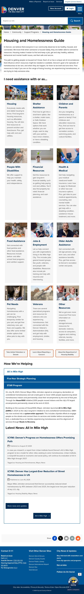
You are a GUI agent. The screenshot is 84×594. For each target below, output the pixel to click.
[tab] (42, 371)
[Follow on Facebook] (58, 577)
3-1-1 (5, 558)
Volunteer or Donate (15, 353)
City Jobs (16, 587)
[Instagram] (61, 577)
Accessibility (25, 587)
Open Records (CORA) (63, 587)
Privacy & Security (37, 587)
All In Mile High (41, 516)
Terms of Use (49, 587)
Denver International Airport (39, 564)
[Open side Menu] (79, 9)
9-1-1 (15, 568)
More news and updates (17, 506)
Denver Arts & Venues (36, 556)
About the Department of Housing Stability (67, 353)
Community (16, 32)
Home (6, 32)
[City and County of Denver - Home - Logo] (13, 10)
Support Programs (31, 32)
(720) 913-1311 (18, 560)
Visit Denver (33, 570)
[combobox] (74, 1)
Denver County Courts (37, 559)
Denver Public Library (36, 561)
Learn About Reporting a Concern (42, 353)
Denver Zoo (33, 567)
